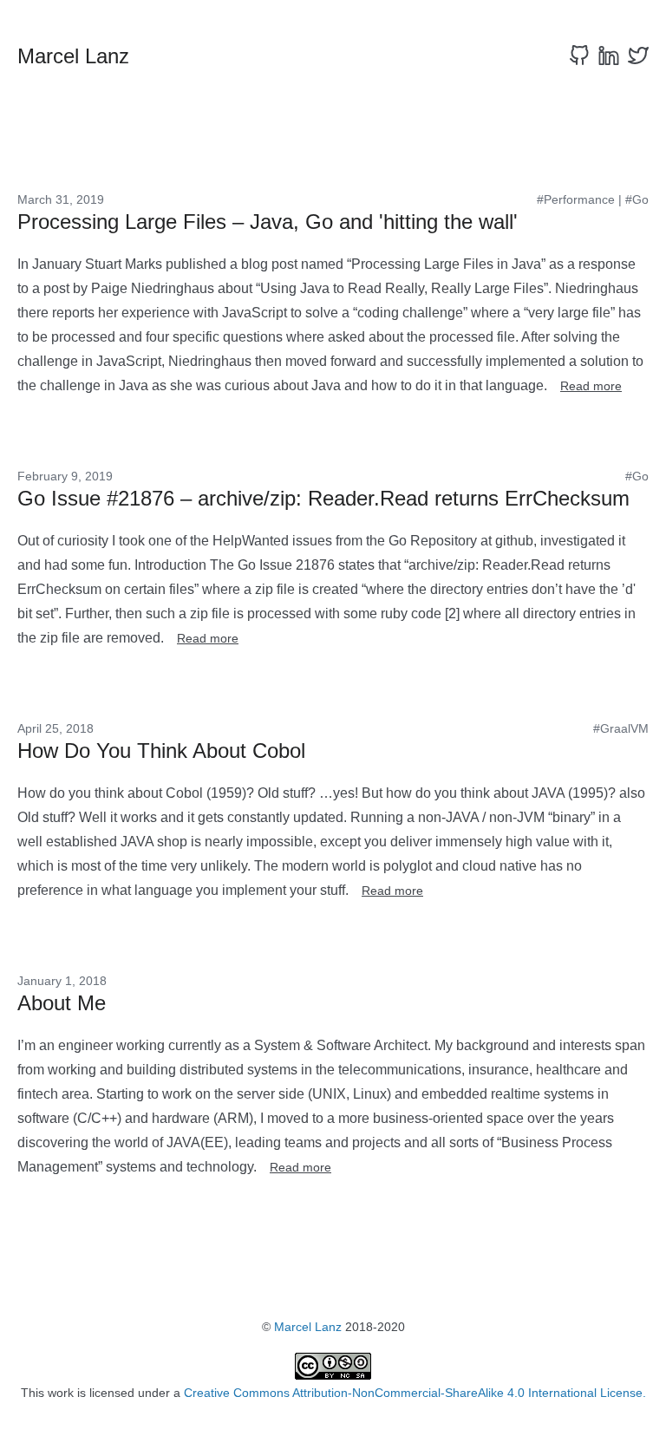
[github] (579, 55)
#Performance (576, 199)
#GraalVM (621, 728)
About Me (61, 1003)
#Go (637, 199)
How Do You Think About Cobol (161, 750)
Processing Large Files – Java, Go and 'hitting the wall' (267, 221)
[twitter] (638, 55)
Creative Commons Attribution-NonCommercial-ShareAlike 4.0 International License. (415, 1393)
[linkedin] (608, 55)
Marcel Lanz (308, 1327)
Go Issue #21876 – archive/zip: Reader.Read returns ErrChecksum (323, 498)
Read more (591, 386)
